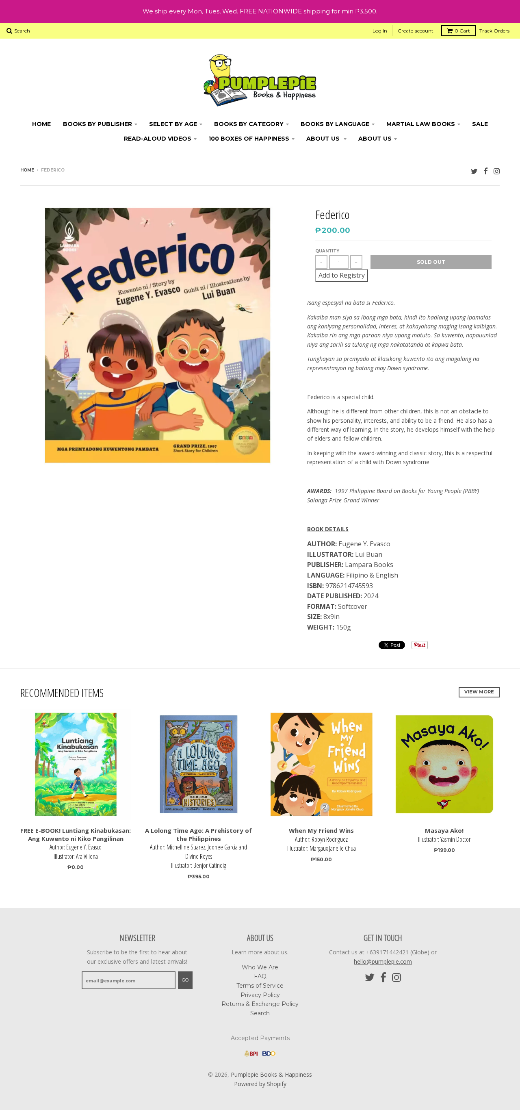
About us (375, 138)
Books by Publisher (97, 124)
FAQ (260, 976)
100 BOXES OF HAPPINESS (248, 138)
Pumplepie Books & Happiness (271, 1074)
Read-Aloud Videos (157, 138)
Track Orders (494, 31)
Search (260, 1013)
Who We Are (260, 967)
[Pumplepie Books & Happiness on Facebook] (485, 171)
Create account (415, 31)
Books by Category (249, 124)
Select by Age (173, 124)
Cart (462, 31)
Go (185, 980)
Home (41, 124)
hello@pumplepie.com (383, 961)
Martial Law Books (420, 124)
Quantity (327, 251)
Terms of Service (260, 985)
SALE (480, 124)
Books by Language (335, 124)
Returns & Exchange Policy (260, 1004)
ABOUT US (323, 138)
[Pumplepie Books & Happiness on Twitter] (474, 171)
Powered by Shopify (260, 1084)
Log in (380, 31)
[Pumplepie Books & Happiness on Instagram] (497, 171)
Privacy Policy (260, 995)
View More (479, 692)
